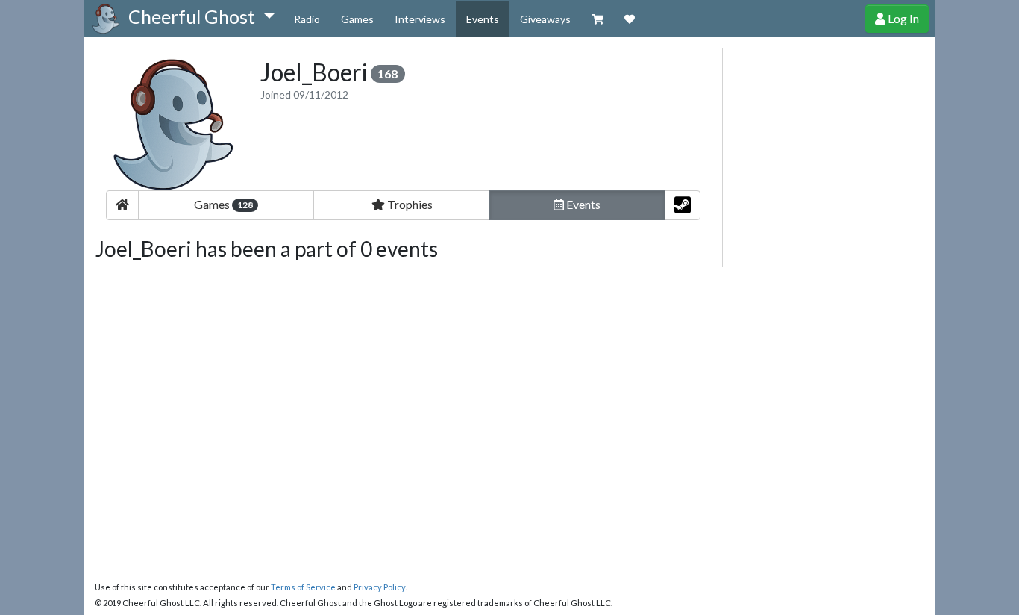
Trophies (409, 204)
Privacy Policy (379, 587)
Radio (307, 19)
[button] (201, 17)
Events (482, 19)
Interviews (420, 19)
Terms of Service (303, 587)
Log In (902, 18)
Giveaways (545, 19)
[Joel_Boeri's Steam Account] (682, 205)
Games (357, 19)
